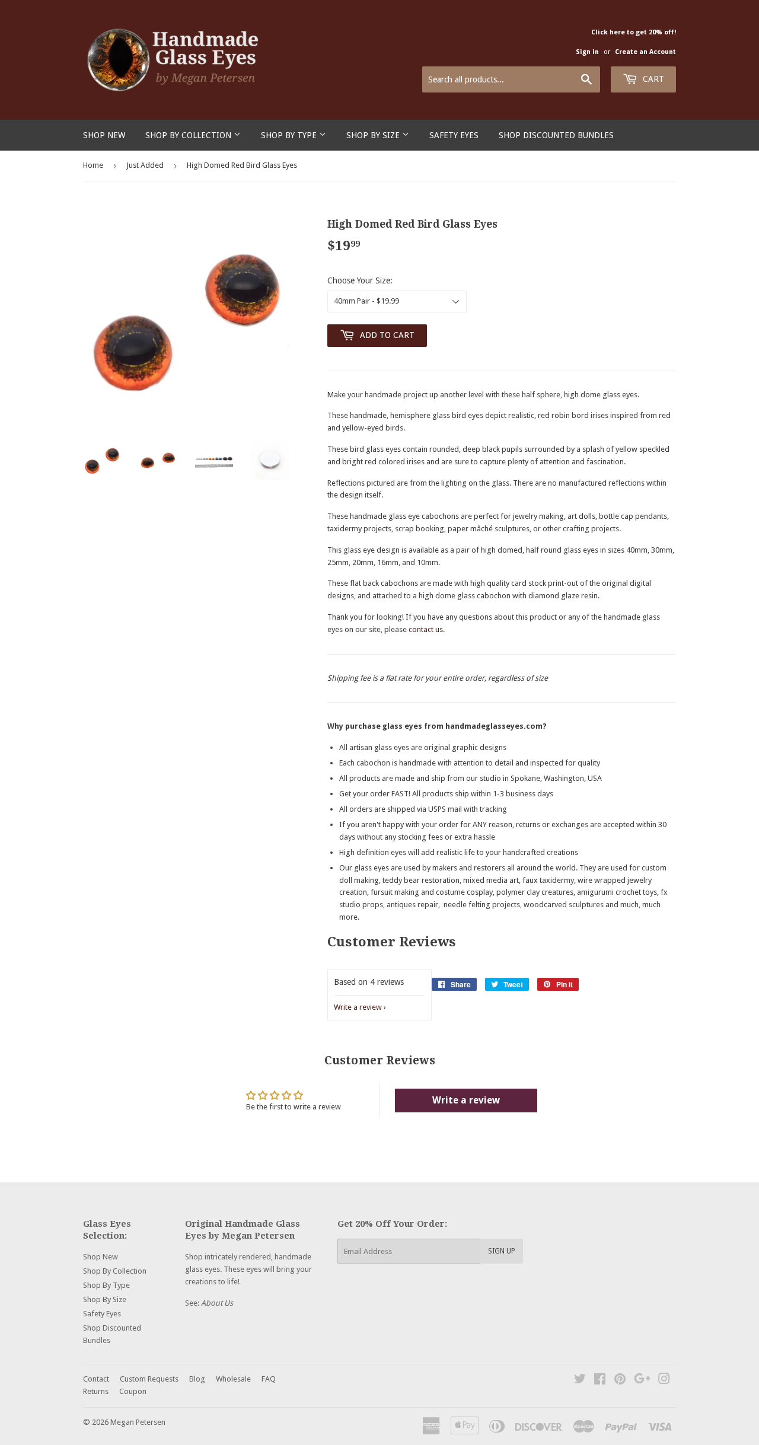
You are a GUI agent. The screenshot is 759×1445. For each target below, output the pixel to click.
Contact (96, 1378)
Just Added (145, 165)
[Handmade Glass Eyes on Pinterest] (620, 1380)
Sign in (587, 52)
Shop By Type (290, 135)
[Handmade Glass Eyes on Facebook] (600, 1380)
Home (93, 165)
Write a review (358, 1007)
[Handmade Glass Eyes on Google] (642, 1380)
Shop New (104, 135)
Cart (652, 79)
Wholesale (233, 1378)
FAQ (268, 1378)
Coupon (132, 1391)
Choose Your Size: (360, 280)
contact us (426, 629)
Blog (197, 1378)
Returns (96, 1391)
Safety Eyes (454, 135)
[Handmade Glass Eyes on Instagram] (664, 1380)
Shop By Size (374, 135)
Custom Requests (149, 1378)
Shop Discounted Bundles (556, 135)
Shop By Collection (189, 135)
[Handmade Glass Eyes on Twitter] (580, 1380)
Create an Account (645, 52)
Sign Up (501, 1251)
